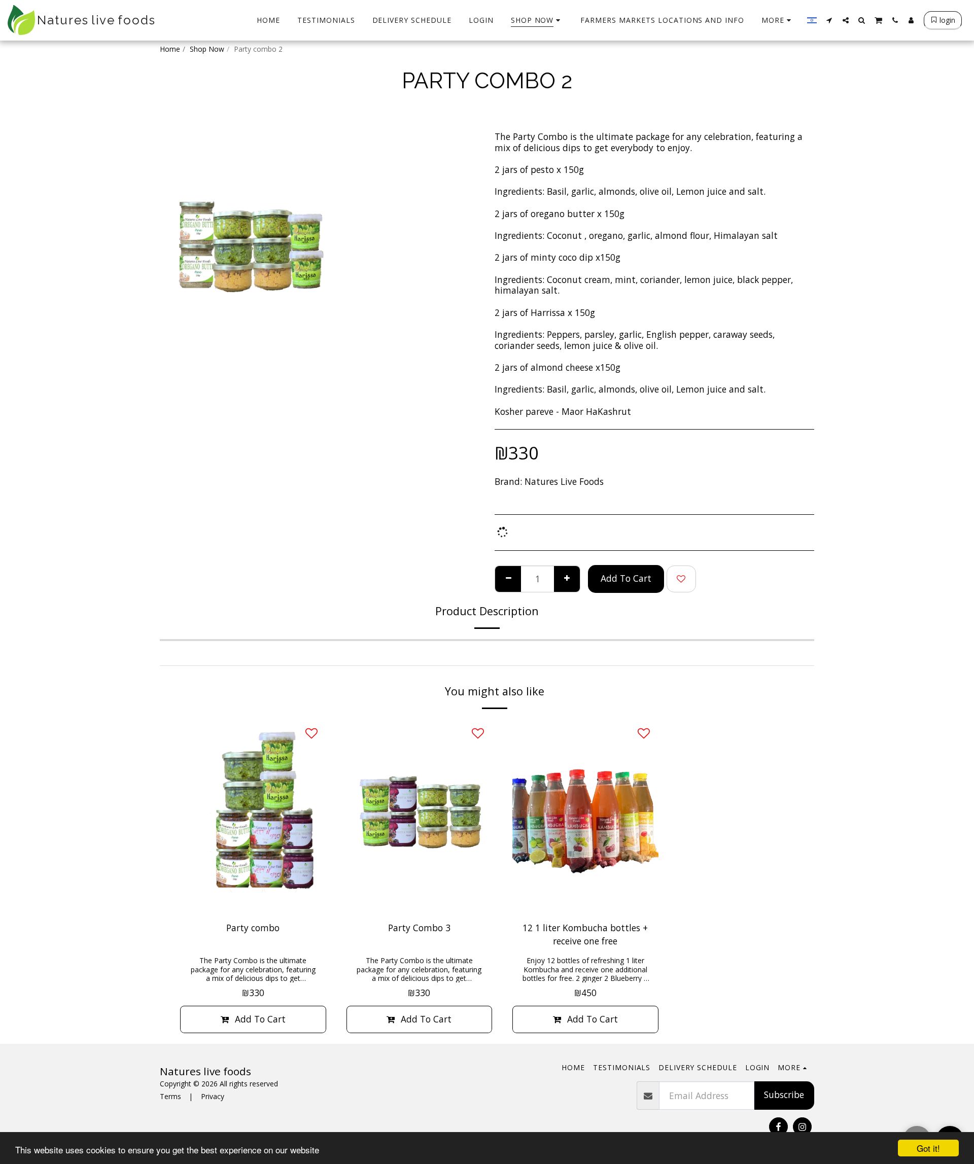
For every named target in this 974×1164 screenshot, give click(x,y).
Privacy (212, 1096)
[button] (829, 20)
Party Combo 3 (419, 928)
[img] (253, 816)
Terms (170, 1096)
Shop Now (207, 49)
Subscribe (784, 1094)
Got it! (928, 1148)
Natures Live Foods (564, 481)
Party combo (253, 928)
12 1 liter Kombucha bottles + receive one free (585, 934)
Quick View (253, 900)
